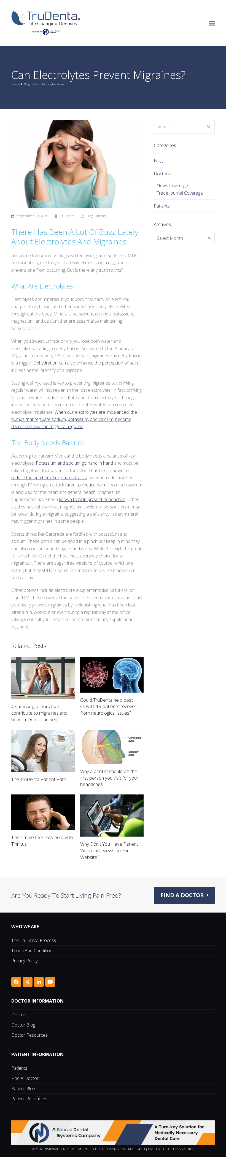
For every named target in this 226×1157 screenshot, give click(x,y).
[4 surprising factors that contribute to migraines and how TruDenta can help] (43, 677)
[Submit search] (209, 126)
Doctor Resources (29, 1035)
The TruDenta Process (33, 940)
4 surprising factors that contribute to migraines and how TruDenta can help (39, 713)
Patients (100, 216)
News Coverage (172, 186)
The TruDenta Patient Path (38, 779)
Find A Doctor (25, 1078)
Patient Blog (23, 1088)
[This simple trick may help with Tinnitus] (43, 812)
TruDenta (67, 216)
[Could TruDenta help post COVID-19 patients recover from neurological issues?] (112, 674)
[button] (212, 23)
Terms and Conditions (33, 951)
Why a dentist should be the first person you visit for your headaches (109, 777)
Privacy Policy (24, 961)
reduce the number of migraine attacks (49, 478)
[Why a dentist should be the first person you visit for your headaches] (112, 746)
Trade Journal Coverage (180, 193)
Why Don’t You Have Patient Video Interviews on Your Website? (109, 850)
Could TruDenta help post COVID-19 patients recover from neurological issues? (108, 706)
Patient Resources (29, 1099)
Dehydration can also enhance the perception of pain (85, 363)
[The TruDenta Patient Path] (43, 750)
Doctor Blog (23, 1025)
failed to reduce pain (85, 485)
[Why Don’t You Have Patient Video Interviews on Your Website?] (112, 815)
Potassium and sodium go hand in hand (74, 463)
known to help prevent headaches (92, 499)
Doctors (162, 174)
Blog (90, 216)
